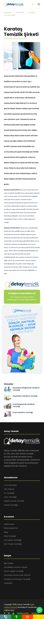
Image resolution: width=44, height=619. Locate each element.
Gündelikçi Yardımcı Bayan (15, 567)
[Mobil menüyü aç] (39, 4)
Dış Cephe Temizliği (12, 540)
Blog (6, 532)
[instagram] (9, 613)
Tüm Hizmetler (10, 485)
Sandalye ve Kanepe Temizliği (17, 579)
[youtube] (13, 613)
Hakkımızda (9, 524)
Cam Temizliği (10, 497)
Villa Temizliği (10, 536)
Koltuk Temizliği (11, 505)
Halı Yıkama (9, 489)
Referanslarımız (11, 528)
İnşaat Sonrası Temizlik (14, 501)
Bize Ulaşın (8, 563)
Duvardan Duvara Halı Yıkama (17, 575)
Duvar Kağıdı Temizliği (13, 571)
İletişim (35, 613)
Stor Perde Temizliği (13, 544)
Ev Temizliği (9, 493)
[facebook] (4, 613)
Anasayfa (8, 583)
